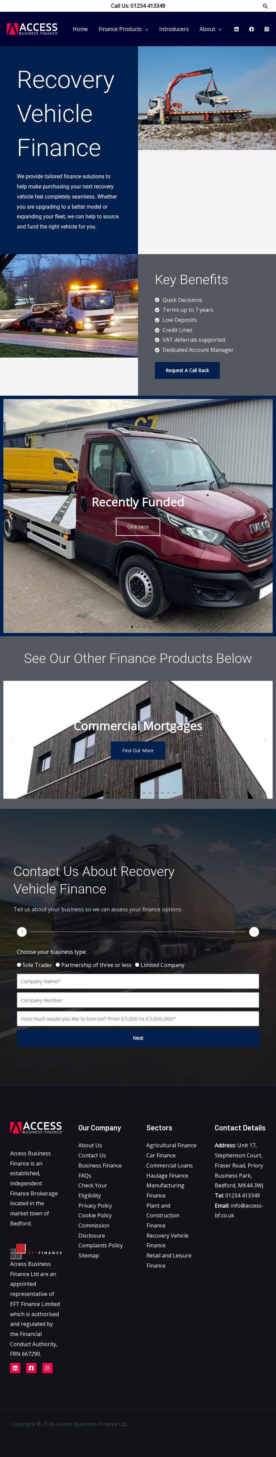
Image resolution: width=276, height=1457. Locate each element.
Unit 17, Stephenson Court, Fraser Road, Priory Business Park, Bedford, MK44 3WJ (239, 1165)
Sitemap (88, 1255)
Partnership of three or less (96, 965)
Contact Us (92, 1155)
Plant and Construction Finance (162, 1215)
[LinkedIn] (236, 29)
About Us (90, 1145)
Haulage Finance (167, 1175)
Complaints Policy (100, 1245)
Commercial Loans (169, 1165)
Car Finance (161, 1155)
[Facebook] (251, 29)
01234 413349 (237, 1195)
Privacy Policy (95, 1205)
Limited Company (162, 965)
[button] (265, 6)
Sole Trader (37, 965)
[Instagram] (266, 29)
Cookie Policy (95, 1215)
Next (138, 1038)
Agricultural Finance (171, 1145)
